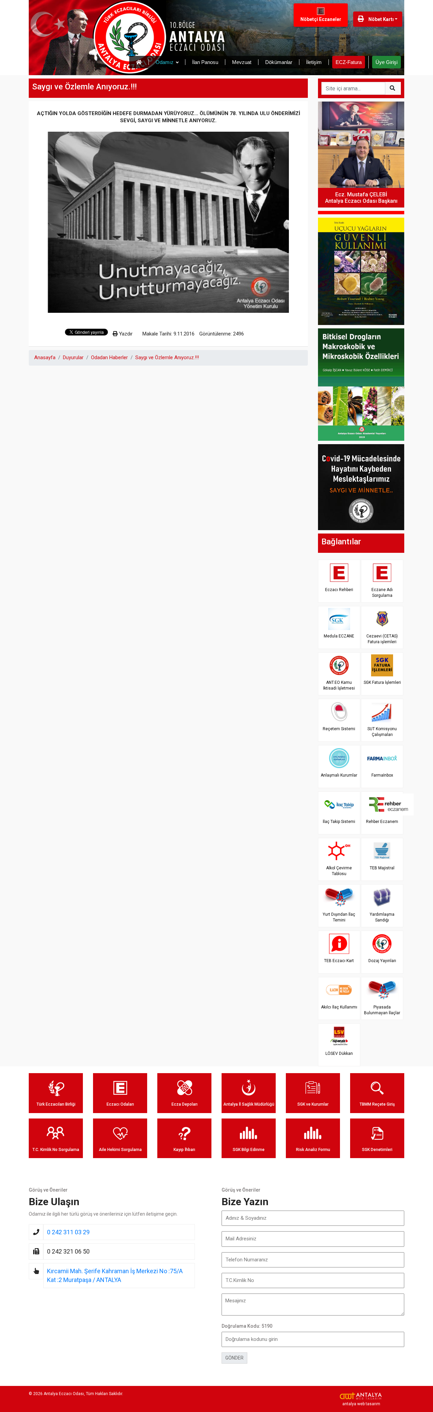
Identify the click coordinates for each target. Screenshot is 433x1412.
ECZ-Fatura (349, 62)
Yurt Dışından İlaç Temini (339, 917)
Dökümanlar (278, 62)
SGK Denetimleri (377, 1149)
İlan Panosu (205, 62)
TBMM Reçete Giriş (377, 1104)
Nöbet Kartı (380, 19)
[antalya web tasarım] (361, 1396)
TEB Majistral (382, 868)
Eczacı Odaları (120, 1104)
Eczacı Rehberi (339, 589)
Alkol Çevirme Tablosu (339, 871)
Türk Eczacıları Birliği (56, 1104)
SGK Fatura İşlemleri (382, 682)
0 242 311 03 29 (68, 1232)
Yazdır (125, 334)
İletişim (314, 62)
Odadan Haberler (109, 357)
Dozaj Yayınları (382, 960)
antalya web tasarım (361, 1404)
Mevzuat (241, 62)
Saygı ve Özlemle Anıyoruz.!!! (167, 357)
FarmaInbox (382, 775)
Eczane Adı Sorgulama (382, 592)
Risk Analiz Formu (313, 1149)
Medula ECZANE (339, 636)
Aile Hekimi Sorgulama (120, 1149)
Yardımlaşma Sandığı (382, 917)
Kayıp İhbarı (184, 1149)
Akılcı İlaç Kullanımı (339, 1007)
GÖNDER (234, 1358)
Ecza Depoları (185, 1104)
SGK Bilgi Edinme (249, 1149)
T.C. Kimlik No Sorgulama (55, 1149)
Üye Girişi (386, 62)
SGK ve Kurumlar (312, 1104)
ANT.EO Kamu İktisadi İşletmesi (339, 685)
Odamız (165, 62)
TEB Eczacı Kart (339, 960)
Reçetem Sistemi (339, 728)
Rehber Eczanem (382, 821)
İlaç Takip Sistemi (339, 821)
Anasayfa (44, 357)
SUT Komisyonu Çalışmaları (382, 731)
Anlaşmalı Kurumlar (339, 775)
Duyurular (73, 357)
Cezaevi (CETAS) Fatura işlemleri (382, 639)
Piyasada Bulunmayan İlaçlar (382, 1010)
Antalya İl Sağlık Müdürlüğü (248, 1104)
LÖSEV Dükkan (339, 1053)
